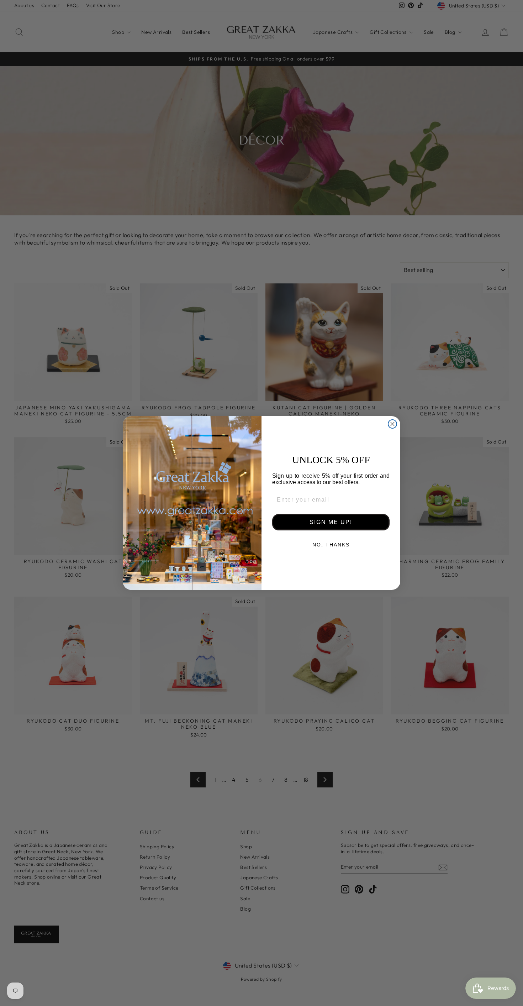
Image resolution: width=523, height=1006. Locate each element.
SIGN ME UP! (331, 522)
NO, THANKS (331, 544)
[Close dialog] (392, 424)
